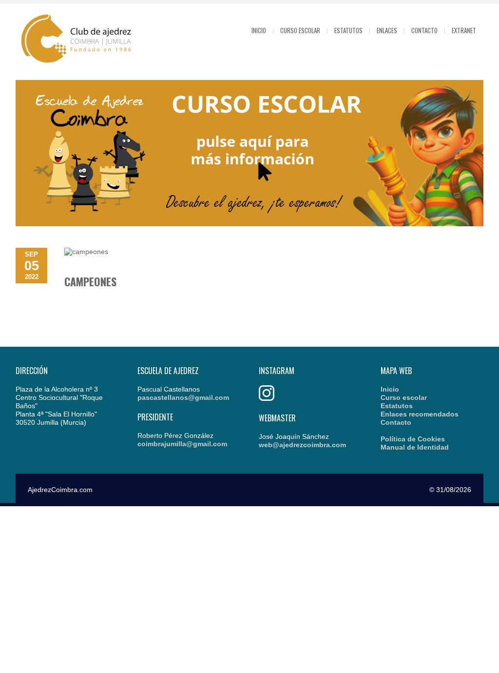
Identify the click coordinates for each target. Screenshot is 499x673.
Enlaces (387, 30)
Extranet (464, 30)
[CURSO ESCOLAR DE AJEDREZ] (249, 224)
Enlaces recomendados (420, 414)
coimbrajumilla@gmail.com (182, 444)
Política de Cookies (413, 439)
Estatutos (348, 30)
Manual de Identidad (415, 447)
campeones (90, 281)
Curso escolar (300, 30)
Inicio (258, 30)
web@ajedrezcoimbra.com (302, 445)
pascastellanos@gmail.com (183, 397)
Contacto (424, 30)
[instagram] (266, 398)
